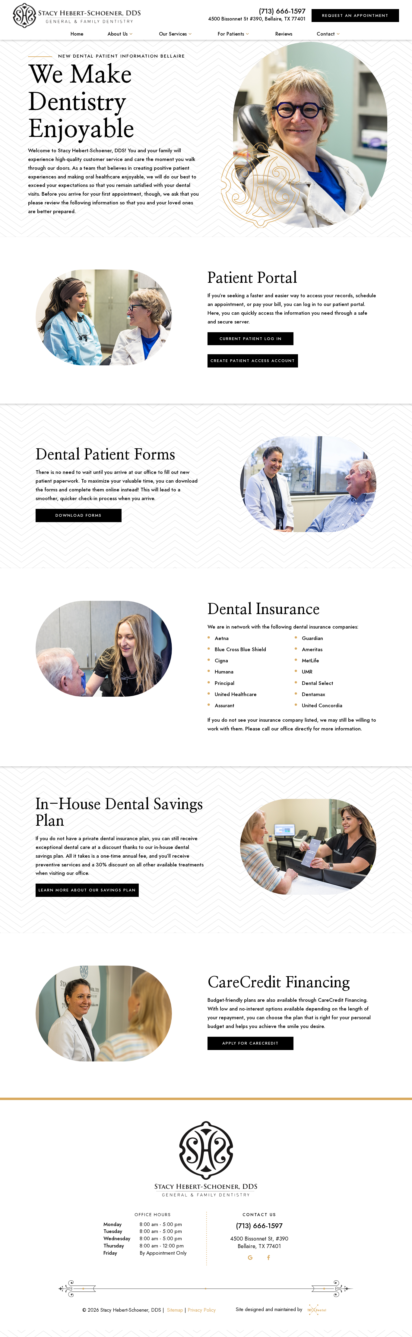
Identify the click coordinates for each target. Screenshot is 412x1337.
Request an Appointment (355, 15)
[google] (250, 1258)
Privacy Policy (202, 1310)
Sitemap (175, 1310)
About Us (118, 33)
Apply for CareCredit (250, 1043)
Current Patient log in (251, 339)
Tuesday (112, 1231)
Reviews (283, 33)
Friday (110, 1253)
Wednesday (116, 1238)
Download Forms (78, 515)
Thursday (113, 1245)
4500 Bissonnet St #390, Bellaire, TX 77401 (257, 18)
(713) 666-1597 (282, 11)
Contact (326, 33)
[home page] (77, 15)
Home (77, 33)
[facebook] (268, 1258)
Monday (112, 1224)
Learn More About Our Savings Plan (87, 890)
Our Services (173, 33)
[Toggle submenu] (131, 33)
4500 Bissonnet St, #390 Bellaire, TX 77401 (259, 1242)
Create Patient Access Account (253, 361)
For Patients (231, 33)
